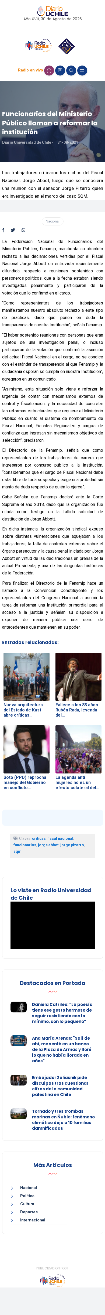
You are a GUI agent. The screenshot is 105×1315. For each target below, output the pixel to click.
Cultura (27, 1203)
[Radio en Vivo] (49, 71)
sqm (17, 851)
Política (27, 1195)
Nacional (53, 221)
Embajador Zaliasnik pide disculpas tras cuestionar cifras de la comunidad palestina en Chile (60, 1086)
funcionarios (24, 845)
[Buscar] (71, 71)
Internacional (32, 1220)
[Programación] (60, 71)
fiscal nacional (60, 838)
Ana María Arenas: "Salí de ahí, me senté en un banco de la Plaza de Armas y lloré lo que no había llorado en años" (62, 1049)
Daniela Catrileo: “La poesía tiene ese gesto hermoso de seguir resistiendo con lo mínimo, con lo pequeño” (62, 1013)
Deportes (29, 1212)
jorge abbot (48, 845)
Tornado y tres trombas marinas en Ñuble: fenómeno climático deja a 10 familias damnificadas (63, 1119)
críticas (39, 838)
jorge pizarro (72, 845)
